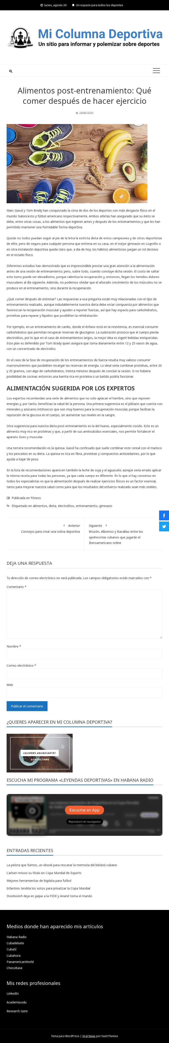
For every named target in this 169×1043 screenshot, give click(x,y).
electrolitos (66, 506)
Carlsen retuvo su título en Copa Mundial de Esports (44, 873)
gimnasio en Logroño (142, 244)
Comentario (16, 587)
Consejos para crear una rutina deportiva (50, 528)
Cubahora (13, 955)
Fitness (36, 498)
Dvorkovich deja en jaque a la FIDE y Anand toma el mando (49, 896)
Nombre (14, 646)
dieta (52, 506)
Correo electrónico (21, 665)
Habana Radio (17, 937)
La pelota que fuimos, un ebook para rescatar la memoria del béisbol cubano (62, 865)
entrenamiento (86, 506)
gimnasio (105, 506)
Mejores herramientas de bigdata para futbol (39, 880)
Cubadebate (15, 943)
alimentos (40, 506)
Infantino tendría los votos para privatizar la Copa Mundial (48, 888)
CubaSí (11, 949)
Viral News (89, 1036)
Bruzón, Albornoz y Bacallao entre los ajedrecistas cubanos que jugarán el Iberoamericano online (116, 534)
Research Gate (17, 1011)
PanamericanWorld (20, 962)
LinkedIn (13, 993)
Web (10, 685)
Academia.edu (17, 1002)
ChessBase (14, 968)
